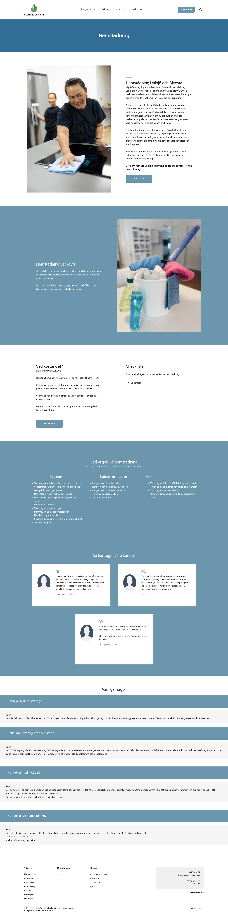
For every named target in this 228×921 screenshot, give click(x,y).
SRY (58, 874)
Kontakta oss (135, 9)
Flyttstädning (29, 887)
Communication (44, 911)
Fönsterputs (29, 895)
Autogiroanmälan (197, 893)
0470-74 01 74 (194, 872)
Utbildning (105, 9)
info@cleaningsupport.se (190, 875)
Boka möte (139, 179)
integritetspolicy (197, 908)
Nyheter (93, 887)
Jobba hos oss (95, 883)
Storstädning (29, 899)
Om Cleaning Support (98, 874)
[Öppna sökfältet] (200, 9)
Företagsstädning (31, 874)
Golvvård (27, 891)
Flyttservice (28, 878)
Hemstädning (29, 883)
